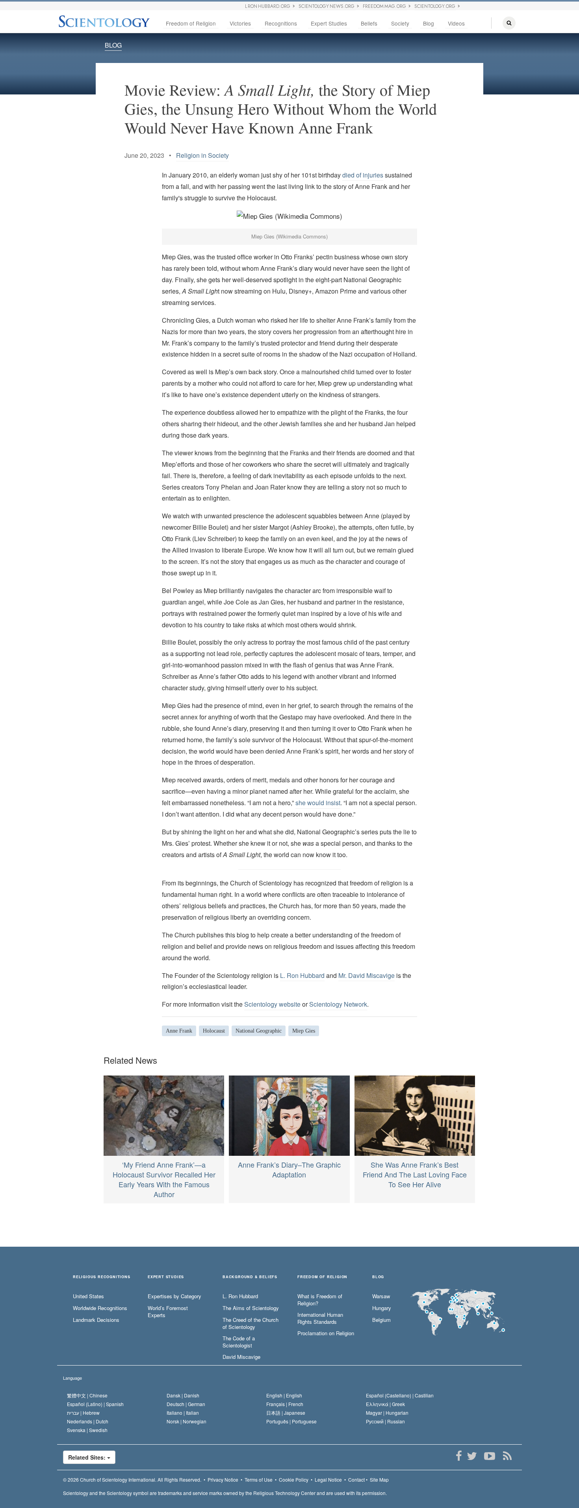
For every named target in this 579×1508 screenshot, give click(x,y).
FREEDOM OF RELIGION (322, 1277)
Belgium (381, 1319)
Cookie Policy (293, 1479)
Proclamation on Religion (325, 1333)
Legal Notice (328, 1479)
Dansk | (183, 1395)
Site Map (379, 1479)
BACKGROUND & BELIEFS (250, 1277)
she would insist (317, 802)
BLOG (113, 45)
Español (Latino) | (95, 1404)
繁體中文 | (87, 1395)
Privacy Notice (223, 1479)
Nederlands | (87, 1421)
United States (88, 1296)
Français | (284, 1404)
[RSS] (507, 1456)
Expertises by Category (174, 1296)
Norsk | (186, 1421)
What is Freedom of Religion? (319, 1300)
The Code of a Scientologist (239, 1342)
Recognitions (281, 23)
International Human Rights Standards (320, 1318)
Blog (428, 23)
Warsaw (381, 1296)
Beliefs (369, 23)
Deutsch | (186, 1404)
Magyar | (387, 1412)
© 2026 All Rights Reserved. (132, 1479)
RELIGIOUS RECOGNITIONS (101, 1277)
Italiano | (183, 1412)
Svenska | (87, 1430)
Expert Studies (329, 23)
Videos (456, 23)
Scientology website (272, 1004)
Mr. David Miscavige (366, 975)
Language (72, 1378)
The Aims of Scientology (251, 1308)
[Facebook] (459, 1456)
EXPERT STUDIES (166, 1277)
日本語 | (285, 1412)
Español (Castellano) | (400, 1395)
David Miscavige (241, 1356)
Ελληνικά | (385, 1404)
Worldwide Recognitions (100, 1308)
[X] (472, 1456)
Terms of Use (259, 1479)
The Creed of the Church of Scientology (250, 1323)
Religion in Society (202, 155)
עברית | (83, 1412)
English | (284, 1395)
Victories (240, 23)
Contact (356, 1479)
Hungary (381, 1308)
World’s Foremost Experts (168, 1312)
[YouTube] (489, 1456)
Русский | (385, 1421)
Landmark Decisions (96, 1319)
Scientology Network (338, 1004)
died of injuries (362, 174)
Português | (291, 1421)
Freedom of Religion (191, 23)
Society (400, 23)
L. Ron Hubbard (302, 975)
